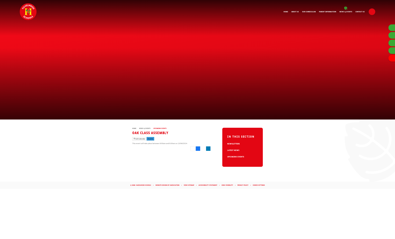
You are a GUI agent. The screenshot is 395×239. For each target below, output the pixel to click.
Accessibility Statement (208, 185)
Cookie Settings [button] (259, 185)
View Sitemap (189, 185)
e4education (174, 185)
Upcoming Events (160, 128)
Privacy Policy (242, 185)
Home (134, 128)
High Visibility (227, 185)
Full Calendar (140, 139)
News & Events (144, 128)
